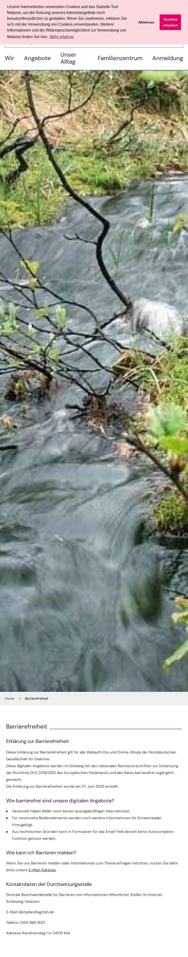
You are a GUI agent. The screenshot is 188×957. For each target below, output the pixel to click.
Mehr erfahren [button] (62, 37)
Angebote (37, 58)
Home (9, 698)
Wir (9, 58)
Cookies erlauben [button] (170, 22)
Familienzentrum (120, 58)
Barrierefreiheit (36, 698)
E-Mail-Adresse (42, 870)
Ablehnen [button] (146, 22)
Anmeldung (167, 58)
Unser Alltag (68, 58)
